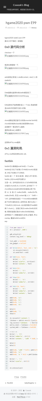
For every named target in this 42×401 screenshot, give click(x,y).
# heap (16, 377)
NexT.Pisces (21, 397)
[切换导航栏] (4, 7)
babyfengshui (30, 383)
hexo (22, 394)
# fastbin (23, 377)
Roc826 (10, 383)
